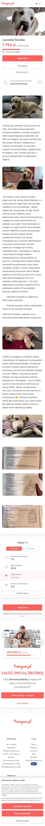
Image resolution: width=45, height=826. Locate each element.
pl (37, 3)
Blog (34, 754)
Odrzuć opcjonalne (22, 813)
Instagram (19, 727)
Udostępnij (22, 66)
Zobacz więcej (22, 593)
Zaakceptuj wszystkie (22, 806)
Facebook (4, 727)
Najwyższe (30, 548)
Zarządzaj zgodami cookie (11, 767)
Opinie (33, 744)
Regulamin (11, 747)
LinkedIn (26, 727)
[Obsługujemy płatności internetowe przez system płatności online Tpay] (34, 763)
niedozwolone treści (29, 614)
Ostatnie (14, 548)
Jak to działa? (22, 703)
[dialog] (22, 802)
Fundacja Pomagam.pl (33, 760)
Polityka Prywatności (11, 751)
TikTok (33, 727)
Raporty (34, 747)
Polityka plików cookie (11, 763)
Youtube (40, 727)
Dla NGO (33, 757)
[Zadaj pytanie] (40, 82)
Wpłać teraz (22, 58)
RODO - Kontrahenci (11, 754)
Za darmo (33, 751)
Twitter (11, 727)
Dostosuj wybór (22, 820)
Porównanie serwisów (11, 760)
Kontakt (11, 757)
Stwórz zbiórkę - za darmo (22, 695)
